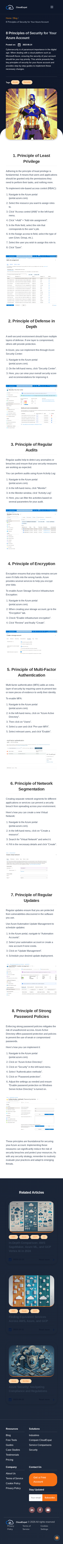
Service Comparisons (40, 1445)
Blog (15, 18)
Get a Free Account (39, 1479)
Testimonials (12, 1455)
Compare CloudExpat (40, 1440)
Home (8, 18)
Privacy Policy (13, 1488)
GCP (35, 1237)
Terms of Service (14, 1478)
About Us (11, 1473)
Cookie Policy (13, 1483)
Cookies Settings (44, 1527)
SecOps (26, 1381)
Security (27, 82)
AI (44, 1237)
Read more (44, 1259)
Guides (9, 1445)
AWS (13, 1237)
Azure (15, 82)
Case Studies (13, 1450)
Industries (34, 1435)
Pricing (9, 1460)
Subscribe (50, 1497)
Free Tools (11, 1440)
